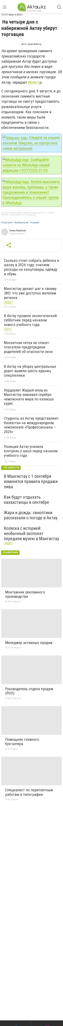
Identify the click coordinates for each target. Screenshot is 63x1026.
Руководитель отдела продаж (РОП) (29, 691)
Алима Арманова (17, 230)
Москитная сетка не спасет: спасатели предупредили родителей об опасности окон (28, 347)
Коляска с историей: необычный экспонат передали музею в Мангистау (31, 533)
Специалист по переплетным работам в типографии (29, 792)
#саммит (35, 222)
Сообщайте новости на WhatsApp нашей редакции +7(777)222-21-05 (26, 165)
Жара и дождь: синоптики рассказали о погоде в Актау (31, 515)
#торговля (6, 222)
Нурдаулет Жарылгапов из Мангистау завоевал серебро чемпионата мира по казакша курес (29, 397)
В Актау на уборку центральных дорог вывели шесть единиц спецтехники (30, 371)
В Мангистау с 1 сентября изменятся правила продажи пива (31, 481)
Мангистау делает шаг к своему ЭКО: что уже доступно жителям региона (30, 293)
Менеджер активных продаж (28, 642)
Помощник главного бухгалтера (22, 741)
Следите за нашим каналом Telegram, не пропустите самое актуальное (31, 143)
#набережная (21, 222)
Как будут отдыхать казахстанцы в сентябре (26, 499)
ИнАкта (34, 82)
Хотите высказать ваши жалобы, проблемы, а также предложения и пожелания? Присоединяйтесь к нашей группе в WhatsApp (31, 192)
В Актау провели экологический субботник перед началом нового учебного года (30, 320)
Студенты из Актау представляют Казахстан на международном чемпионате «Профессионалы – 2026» (31, 425)
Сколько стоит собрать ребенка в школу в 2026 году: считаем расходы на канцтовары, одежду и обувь (31, 267)
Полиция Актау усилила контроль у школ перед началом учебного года (31, 451)
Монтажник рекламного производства (25, 594)
